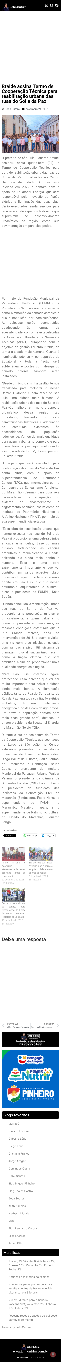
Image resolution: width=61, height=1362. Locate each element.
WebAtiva (39, 1357)
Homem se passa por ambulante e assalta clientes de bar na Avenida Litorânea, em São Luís (30, 1288)
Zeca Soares (16, 1198)
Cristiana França (18, 1153)
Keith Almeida (17, 1206)
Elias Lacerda (17, 1236)
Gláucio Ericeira (18, 1131)
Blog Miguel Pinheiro (21, 1183)
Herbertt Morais (18, 1213)
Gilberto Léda (17, 1138)
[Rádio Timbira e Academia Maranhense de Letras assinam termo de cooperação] (13, 854)
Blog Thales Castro (20, 1191)
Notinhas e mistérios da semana (28, 1277)
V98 (11, 1221)
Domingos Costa (19, 1168)
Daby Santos (16, 1176)
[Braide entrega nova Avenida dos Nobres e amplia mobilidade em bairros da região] (41, 854)
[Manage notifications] (53, 1354)
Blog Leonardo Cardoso (23, 1228)
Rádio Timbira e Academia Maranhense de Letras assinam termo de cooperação (13, 869)
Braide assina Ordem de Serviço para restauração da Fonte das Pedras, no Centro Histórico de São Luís (13, 910)
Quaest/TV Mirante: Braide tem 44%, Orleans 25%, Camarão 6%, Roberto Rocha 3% (31, 1265)
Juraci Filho (15, 1243)
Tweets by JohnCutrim (16, 1327)
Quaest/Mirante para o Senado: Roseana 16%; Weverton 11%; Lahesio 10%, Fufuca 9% (32, 1304)
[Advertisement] (30, 43)
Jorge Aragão (17, 1161)
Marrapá (13, 1123)
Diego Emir (15, 1146)
